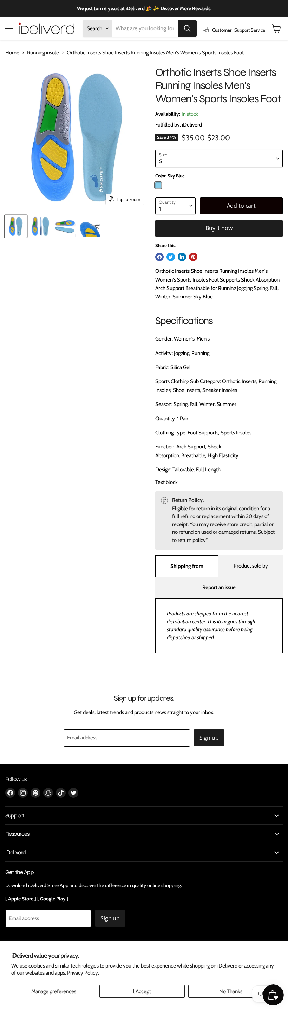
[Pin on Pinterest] (193, 257)
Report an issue (219, 587)
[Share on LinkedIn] (182, 257)
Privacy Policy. (83, 973)
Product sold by (251, 566)
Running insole (43, 53)
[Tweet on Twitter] (170, 257)
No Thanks (230, 991)
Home (12, 53)
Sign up (209, 738)
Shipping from (186, 566)
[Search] (187, 28)
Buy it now (218, 228)
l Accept (142, 991)
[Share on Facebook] (159, 257)
